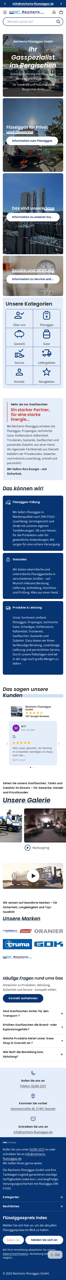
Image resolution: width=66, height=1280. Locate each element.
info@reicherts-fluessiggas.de (33, 1132)
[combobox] (33, 21)
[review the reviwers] (13, 737)
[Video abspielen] (33, 876)
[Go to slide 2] (33, 767)
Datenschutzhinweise (15, 1253)
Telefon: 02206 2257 (33, 1086)
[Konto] (54, 12)
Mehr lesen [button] (19, 760)
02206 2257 (37, 1149)
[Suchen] (58, 21)
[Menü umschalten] (5, 12)
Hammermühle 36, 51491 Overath (33, 1109)
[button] (5, 4)
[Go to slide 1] (30, 767)
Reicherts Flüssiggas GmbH (31, 1273)
